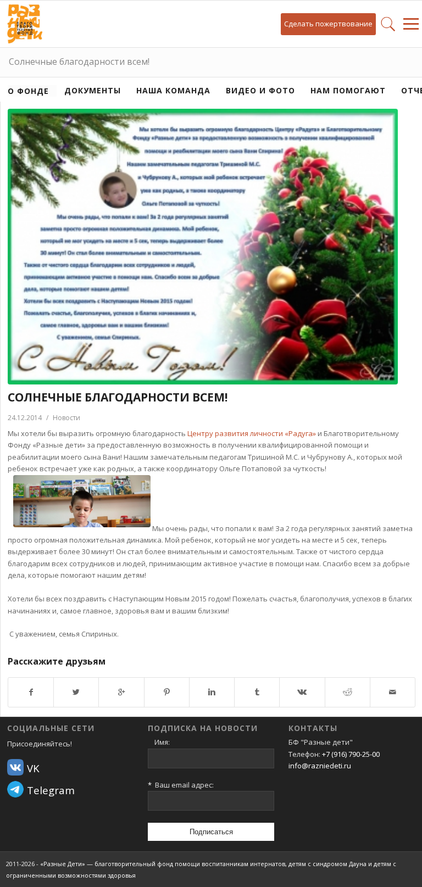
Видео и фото (260, 90)
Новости (66, 417)
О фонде (28, 91)
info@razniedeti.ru (319, 766)
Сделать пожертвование (328, 24)
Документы (92, 90)
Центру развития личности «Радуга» (251, 433)
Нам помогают (348, 90)
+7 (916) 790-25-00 (351, 754)
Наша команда (173, 90)
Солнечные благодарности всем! (79, 61)
